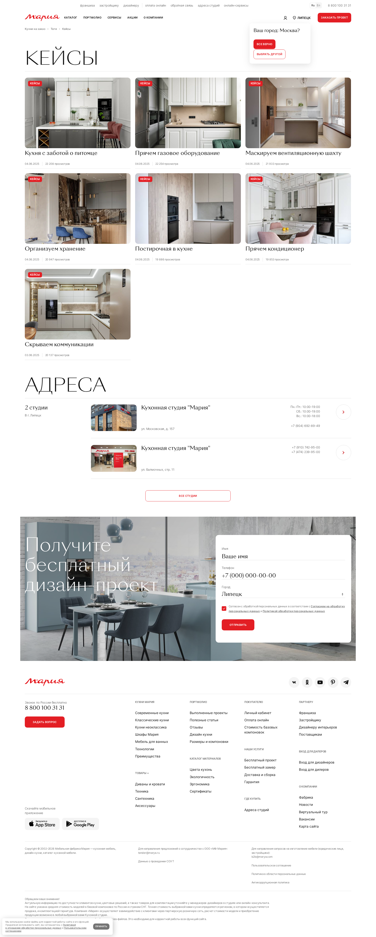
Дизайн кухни (201, 734)
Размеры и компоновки (209, 742)
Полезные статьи (204, 720)
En (318, 5)
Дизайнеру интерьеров (318, 727)
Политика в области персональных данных (279, 874)
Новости (306, 805)
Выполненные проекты (209, 713)
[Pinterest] (333, 682)
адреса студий (208, 5)
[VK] (294, 682)
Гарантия (251, 782)
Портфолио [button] (92, 17)
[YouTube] (320, 682)
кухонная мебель (104, 848)
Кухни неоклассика (151, 727)
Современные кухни (152, 713)
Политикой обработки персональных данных (294, 611)
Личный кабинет (257, 713)
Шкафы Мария (147, 734)
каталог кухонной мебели (59, 852)
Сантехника (144, 798)
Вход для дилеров (312, 751)
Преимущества (147, 756)
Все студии (188, 495)
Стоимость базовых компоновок (260, 729)
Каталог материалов (205, 758)
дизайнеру (131, 5)
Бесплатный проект (260, 760)
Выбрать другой (269, 54)
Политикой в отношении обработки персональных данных (40, 926)
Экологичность (202, 777)
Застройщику (310, 720)
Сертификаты (201, 791)
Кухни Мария (144, 702)
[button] (301, 17)
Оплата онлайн (256, 720)
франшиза (87, 5)
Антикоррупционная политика (270, 882)
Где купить (252, 798)
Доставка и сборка (259, 775)
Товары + (142, 773)
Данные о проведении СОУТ (156, 861)
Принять (101, 926)
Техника (141, 791)
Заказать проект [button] (334, 17)
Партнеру (306, 702)
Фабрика (306, 797)
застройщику (109, 5)
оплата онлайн (155, 5)
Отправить (238, 624)
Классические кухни (152, 720)
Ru (313, 5)
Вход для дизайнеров (316, 762)
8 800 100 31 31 (339, 5)
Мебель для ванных (151, 742)
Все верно (264, 44)
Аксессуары (145, 806)
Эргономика (200, 784)
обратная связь (182, 5)
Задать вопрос (45, 722)
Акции (132, 17)
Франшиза (307, 713)
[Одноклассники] (307, 682)
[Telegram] (346, 682)
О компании (308, 786)
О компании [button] (153, 17)
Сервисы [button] (114, 17)
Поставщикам (310, 734)
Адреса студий (256, 810)
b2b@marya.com (262, 856)
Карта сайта (309, 826)
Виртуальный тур (313, 812)
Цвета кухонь (201, 769)
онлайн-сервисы (236, 5)
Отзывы (196, 727)
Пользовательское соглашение (271, 865)
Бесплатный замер (259, 767)
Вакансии (307, 819)
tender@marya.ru (149, 852)
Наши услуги (254, 749)
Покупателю (253, 702)
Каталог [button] (70, 17)
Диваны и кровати (150, 784)
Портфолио (198, 702)
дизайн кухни (33, 852)
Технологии (144, 749)
